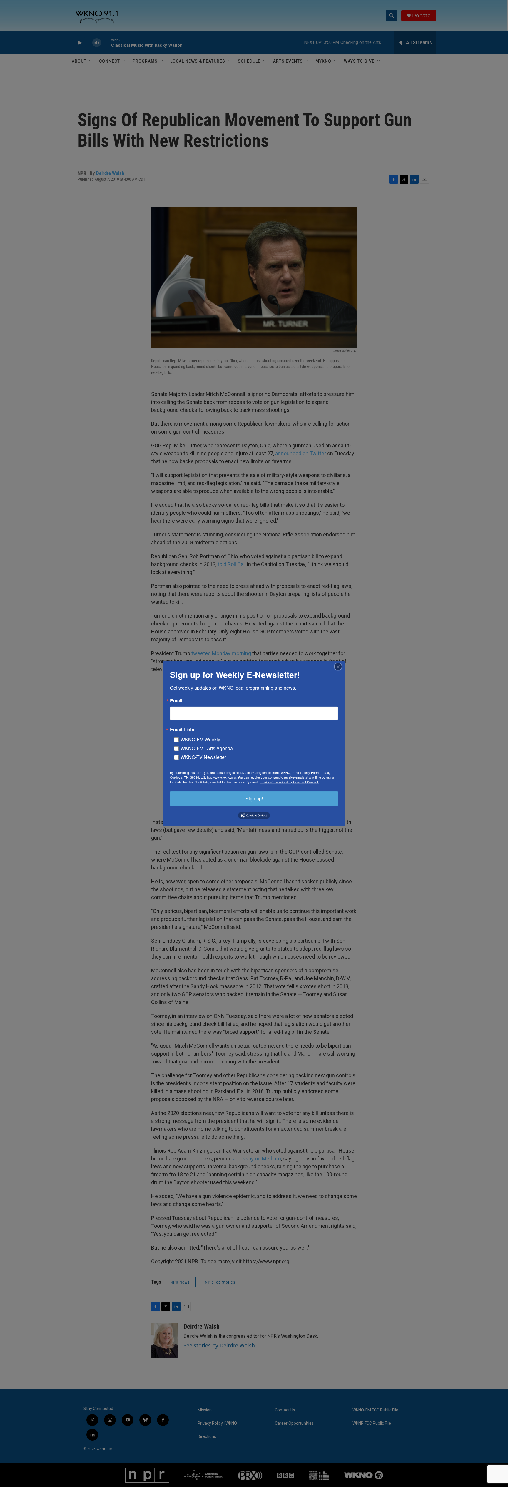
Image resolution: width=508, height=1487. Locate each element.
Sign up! (254, 798)
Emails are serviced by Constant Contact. (289, 781)
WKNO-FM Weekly (200, 739)
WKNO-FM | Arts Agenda (207, 748)
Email (176, 700)
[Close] (339, 666)
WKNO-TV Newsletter (203, 756)
